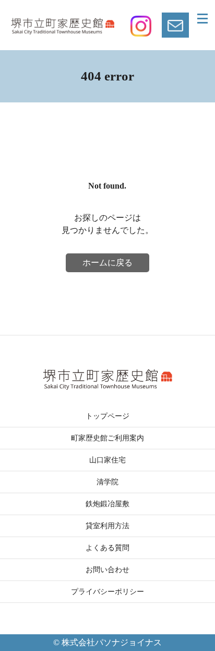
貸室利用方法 (107, 526)
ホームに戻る (107, 262)
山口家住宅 (107, 460)
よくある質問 (107, 548)
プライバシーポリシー (107, 592)
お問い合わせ (107, 570)
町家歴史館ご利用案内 (107, 438)
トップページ (107, 416)
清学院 (107, 482)
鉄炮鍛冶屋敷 (107, 504)
